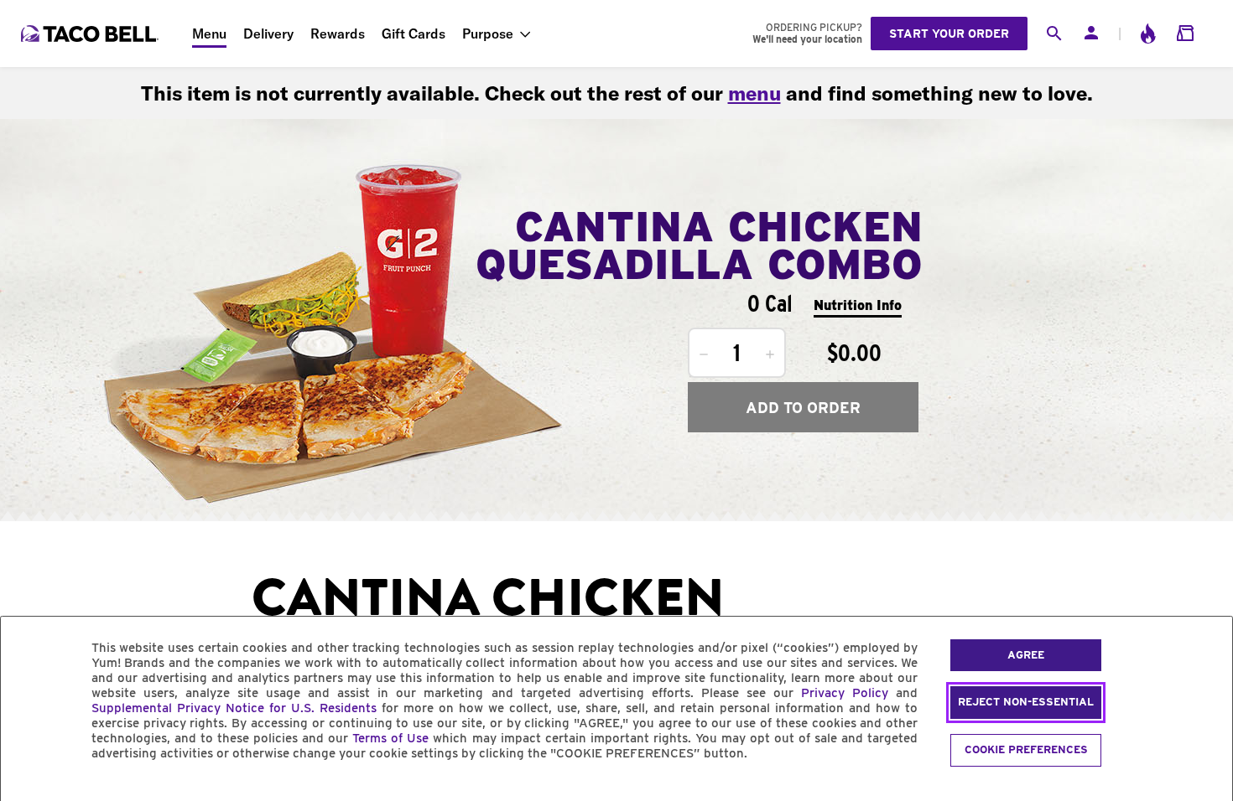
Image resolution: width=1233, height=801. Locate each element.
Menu (209, 33)
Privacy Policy (844, 692)
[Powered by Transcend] (28, 791)
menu (754, 93)
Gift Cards (413, 33)
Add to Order (803, 407)
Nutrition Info (858, 305)
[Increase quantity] (770, 354)
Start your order (949, 33)
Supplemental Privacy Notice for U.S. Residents (234, 708)
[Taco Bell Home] (91, 33)
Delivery (268, 33)
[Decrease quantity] (703, 354)
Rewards (337, 33)
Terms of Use (390, 738)
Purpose (487, 33)
